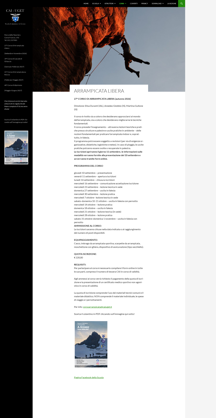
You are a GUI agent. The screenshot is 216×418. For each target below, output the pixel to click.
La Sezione (171, 3)
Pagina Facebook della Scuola (89, 377)
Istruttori (109, 3)
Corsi (121, 3)
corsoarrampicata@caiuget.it (97, 306)
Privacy (144, 3)
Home (86, 3)
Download (156, 3)
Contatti (134, 3)
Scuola (95, 3)
